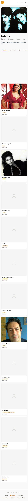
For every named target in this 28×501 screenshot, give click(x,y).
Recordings (13, 50)
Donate (13, 495)
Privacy (18, 497)
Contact (13, 497)
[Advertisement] (14, 68)
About (6, 495)
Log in (21, 2)
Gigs (19, 50)
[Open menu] (25, 2)
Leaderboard (6, 497)
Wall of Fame (20, 495)
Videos (25, 50)
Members (4, 50)
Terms (23, 497)
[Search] (17, 2)
